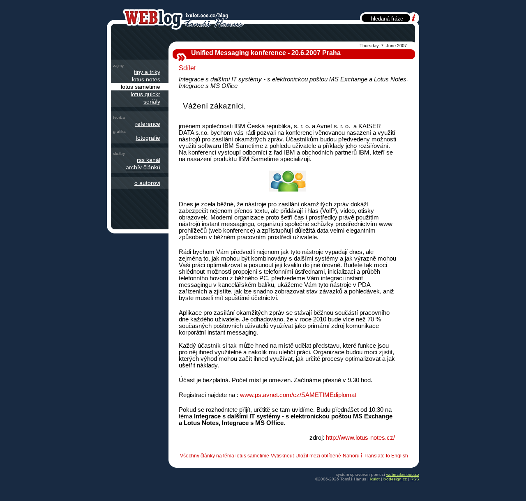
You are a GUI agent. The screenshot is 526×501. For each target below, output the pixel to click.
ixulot (375, 479)
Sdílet (187, 68)
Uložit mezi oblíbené (318, 456)
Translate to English (386, 456)
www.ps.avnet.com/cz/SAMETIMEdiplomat (298, 395)
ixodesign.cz (395, 479)
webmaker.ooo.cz (402, 474)
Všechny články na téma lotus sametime (224, 456)
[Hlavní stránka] (185, 19)
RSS (415, 479)
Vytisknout (282, 456)
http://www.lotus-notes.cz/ (360, 437)
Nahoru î (352, 456)
